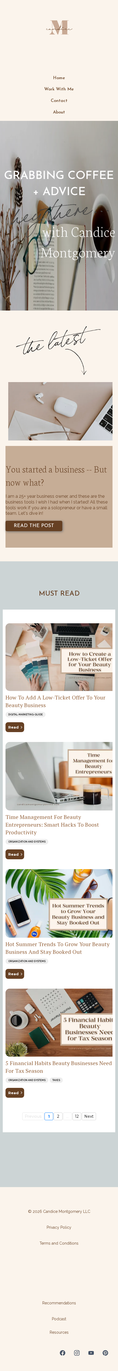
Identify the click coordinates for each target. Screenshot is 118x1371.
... (67, 1116)
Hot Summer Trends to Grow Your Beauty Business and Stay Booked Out (57, 947)
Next (89, 1116)
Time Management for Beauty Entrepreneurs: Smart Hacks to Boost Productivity (52, 824)
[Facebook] (62, 1353)
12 (77, 1116)
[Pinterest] (105, 1353)
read (13, 727)
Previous (33, 1116)
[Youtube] (91, 1353)
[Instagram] (77, 1353)
